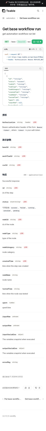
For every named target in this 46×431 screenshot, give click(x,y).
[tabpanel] (23, 88)
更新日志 (23, 5)
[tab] (6, 68)
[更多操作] (43, 11)
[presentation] (20, 41)
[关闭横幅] (42, 3)
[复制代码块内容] (40, 49)
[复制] (28, 41)
